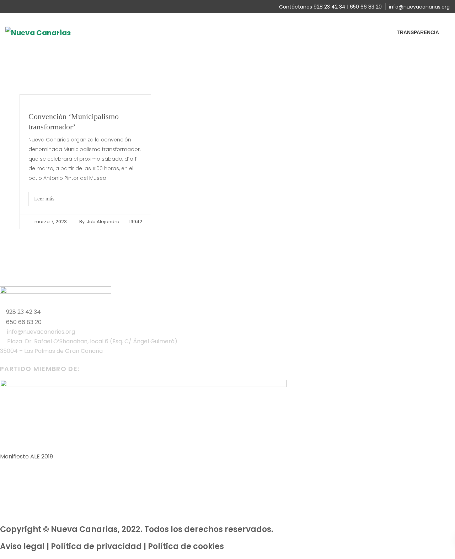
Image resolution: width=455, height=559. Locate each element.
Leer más (44, 198)
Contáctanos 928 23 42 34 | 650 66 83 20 (330, 6)
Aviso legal (22, 546)
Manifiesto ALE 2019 (26, 456)
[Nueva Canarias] (38, 32)
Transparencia (418, 32)
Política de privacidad (96, 546)
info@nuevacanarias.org (419, 6)
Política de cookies (186, 546)
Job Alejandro (103, 221)
